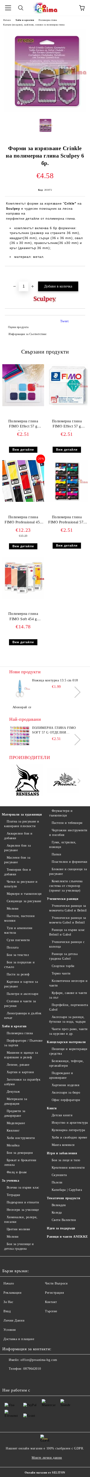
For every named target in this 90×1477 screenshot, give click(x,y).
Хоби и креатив (24, 20)
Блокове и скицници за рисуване (68, 871)
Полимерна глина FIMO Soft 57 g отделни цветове (54, 730)
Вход (7, 1311)
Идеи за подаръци (61, 1228)
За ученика (10, 1180)
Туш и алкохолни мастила (18, 930)
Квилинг (13, 1130)
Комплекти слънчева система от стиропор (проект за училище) (66, 885)
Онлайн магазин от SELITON (45, 1472)
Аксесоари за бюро (66, 1092)
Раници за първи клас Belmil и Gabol (67, 932)
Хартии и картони (20, 1072)
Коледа (57, 1212)
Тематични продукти (63, 1198)
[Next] (75, 692)
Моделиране (16, 1123)
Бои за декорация (20, 1152)
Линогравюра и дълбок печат (23, 1016)
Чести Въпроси (56, 1283)
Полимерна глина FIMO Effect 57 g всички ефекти (67, 424)
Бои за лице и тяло (66, 1160)
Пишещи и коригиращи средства (68, 1051)
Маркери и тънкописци (24, 893)
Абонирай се (21, 707)
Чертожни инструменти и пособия (68, 833)
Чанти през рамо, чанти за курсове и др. (68, 1031)
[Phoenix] (63, 781)
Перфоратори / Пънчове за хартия (23, 1043)
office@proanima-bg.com (39, 1360)
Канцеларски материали (66, 1042)
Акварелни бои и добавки (18, 836)
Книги (52, 1108)
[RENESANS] (27, 781)
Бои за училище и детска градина (19, 1246)
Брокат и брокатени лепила (20, 1162)
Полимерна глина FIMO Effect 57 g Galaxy (23, 424)
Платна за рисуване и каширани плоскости (21, 824)
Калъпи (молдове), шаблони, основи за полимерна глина (33, 24)
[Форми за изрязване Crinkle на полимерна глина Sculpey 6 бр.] (45, 110)
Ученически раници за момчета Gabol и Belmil (67, 920)
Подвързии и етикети (23, 1202)
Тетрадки (13, 1195)
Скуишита (59, 1175)
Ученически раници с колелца (66, 944)
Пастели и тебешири (67, 823)
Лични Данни (13, 1320)
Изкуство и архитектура (70, 1122)
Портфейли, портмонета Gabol (68, 1007)
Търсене (51, 1311)
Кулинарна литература (68, 1130)
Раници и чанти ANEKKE (67, 1236)
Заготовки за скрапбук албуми (22, 1082)
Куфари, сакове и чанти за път (68, 995)
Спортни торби (63, 966)
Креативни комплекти (68, 1167)
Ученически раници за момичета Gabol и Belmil (68, 908)
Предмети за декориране (14, 1113)
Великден (59, 1205)
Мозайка (13, 1145)
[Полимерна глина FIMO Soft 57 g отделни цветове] (19, 736)
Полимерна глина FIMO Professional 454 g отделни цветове (23, 520)
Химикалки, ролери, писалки (21, 1219)
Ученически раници (62, 899)
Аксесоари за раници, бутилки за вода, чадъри (67, 1019)
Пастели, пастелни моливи (19, 918)
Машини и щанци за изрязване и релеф (21, 1055)
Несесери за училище (23, 1209)
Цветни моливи (18, 1229)
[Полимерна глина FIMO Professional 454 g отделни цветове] (23, 501)
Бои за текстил (18, 955)
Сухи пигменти (18, 940)
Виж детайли (23, 449)
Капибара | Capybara (67, 1190)
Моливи (13, 908)
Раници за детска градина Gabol (63, 956)
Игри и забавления (62, 1153)
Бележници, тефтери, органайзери (66, 1063)
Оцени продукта (18, 327)
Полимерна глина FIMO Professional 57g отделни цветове (66, 520)
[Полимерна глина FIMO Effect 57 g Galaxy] (23, 405)
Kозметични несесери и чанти (68, 983)
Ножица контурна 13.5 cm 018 (55, 680)
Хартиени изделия (65, 1085)
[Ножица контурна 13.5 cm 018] (19, 688)
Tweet (64, 321)
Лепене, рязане (18, 1064)
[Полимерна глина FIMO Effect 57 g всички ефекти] (67, 405)
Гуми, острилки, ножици (62, 845)
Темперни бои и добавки (17, 872)
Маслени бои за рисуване (17, 860)
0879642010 (32, 1368)
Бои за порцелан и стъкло (19, 965)
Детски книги (62, 1115)
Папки (56, 854)
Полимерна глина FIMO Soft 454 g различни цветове (23, 617)
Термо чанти (61, 973)
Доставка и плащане (18, 1339)
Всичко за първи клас (23, 1187)
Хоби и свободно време (69, 1137)
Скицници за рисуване (24, 901)
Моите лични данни (47, 1457)
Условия (9, 1330)
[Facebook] (8, 1378)
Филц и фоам (17, 1172)
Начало (7, 20)
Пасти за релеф (18, 974)
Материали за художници (22, 814)
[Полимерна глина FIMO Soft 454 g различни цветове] (23, 597)
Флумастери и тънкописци (60, 813)
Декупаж (13, 1091)
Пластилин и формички (69, 861)
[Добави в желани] (81, 274)
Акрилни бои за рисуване (17, 848)
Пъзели (57, 1182)
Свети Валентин (64, 1220)
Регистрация (54, 1292)
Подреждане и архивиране (61, 1075)
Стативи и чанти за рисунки (20, 1003)
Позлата (12, 947)
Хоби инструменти (21, 1138)
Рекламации (12, 1292)
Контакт (51, 1302)
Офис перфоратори (66, 1100)
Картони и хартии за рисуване (21, 984)
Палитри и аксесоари (22, 994)
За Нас (8, 1302)
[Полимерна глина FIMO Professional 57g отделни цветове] (67, 501)
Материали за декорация (15, 1101)
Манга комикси (63, 1145)
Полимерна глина (48, 20)
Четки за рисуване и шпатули (20, 884)
